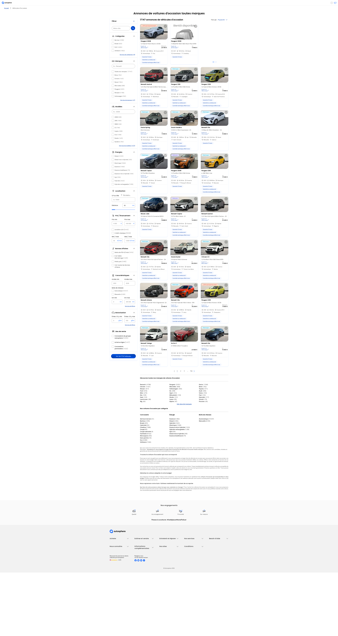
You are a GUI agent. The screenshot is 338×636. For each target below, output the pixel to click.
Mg (142, 407)
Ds (172, 397)
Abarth (173, 414)
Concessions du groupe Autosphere (123, 342)
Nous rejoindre (114, 603)
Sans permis (145, 454)
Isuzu (143, 420)
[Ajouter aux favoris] (165, 32)
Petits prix (120, 267)
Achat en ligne (122, 348)
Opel (173, 399)
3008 (118, 129)
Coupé (143, 445)
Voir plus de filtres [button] (130, 311)
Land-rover (145, 405)
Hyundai (204, 403)
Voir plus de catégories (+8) (127, 60)
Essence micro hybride (124, 179)
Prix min (114, 225)
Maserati (144, 414)
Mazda (173, 409)
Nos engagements (115, 594)
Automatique (121, 296)
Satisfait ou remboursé (190, 565)
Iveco (143, 418)
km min (114, 303)
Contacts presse (114, 600)
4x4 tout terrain (147, 435)
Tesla (202, 416)
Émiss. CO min (117, 322)
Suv (143, 456)
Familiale (145, 449)
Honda (172, 416)
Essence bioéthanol (122, 175)
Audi (202, 397)
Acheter (111, 9)
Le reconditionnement (140, 593)
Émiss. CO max (129, 322)
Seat (143, 403)
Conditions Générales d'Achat (192, 606)
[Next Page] (201, 377)
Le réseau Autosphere (165, 597)
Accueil (6, 14)
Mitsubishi (175, 401)
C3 (117, 133)
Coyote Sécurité (188, 571)
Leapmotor (204, 412)
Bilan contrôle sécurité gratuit (167, 565)
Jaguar (173, 412)
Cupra (143, 409)
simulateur (171, 492)
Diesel (119, 161)
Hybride (120, 186)
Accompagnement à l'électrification (189, 574)
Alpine (173, 407)
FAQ (210, 562)
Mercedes (120, 91)
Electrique (120, 168)
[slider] (116, 215)
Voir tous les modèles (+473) (127, 151)
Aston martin (205, 418)
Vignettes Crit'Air (139, 596)
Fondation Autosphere (165, 591)
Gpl (118, 182)
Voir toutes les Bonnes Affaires (122, 271)
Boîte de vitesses (117, 293)
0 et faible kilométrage (121, 262)
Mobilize (173, 418)
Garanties (187, 562)
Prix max (127, 225)
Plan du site (187, 612)
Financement (187, 559)
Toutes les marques (123, 77)
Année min (115, 285)
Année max (128, 285)
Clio (118, 140)
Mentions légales (189, 609)
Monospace (146, 451)
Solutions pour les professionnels (193, 578)
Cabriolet (144, 441)
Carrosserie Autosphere (166, 571)
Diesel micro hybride (123, 165)
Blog (160, 607)
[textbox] (128, 211)
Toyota (203, 395)
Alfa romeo (204, 409)
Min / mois (115, 242)
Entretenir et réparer (157, 9)
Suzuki (203, 405)
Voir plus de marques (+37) (127, 105)
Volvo (203, 399)
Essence (120, 172)
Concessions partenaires (121, 353)
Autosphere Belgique (165, 600)
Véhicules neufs (114, 562)
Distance (115, 211)
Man (172, 420)
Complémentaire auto (190, 568)
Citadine (145, 443)
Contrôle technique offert (166, 568)
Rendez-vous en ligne (165, 559)
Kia (143, 401)
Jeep (143, 412)
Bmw (118, 80)
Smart (202, 414)
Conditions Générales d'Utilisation (193, 591)
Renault (119, 98)
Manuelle (120, 299)
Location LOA (122, 235)
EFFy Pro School (163, 594)
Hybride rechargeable (124, 189)
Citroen (119, 84)
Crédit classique (123, 238)
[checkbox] (113, 45)
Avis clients (113, 597)
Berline (119, 45)
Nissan (144, 395)
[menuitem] (111, 9)
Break (118, 49)
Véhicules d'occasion (115, 559)
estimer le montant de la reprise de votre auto (193, 504)
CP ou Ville (115, 201)
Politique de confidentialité (191, 594)
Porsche (203, 407)
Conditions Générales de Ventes (193, 603)
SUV (118, 52)
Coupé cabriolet (146, 447)
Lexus (173, 405)
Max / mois (128, 242)
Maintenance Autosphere (166, 562)
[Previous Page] (167, 377)
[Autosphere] (101, 3)
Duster (119, 143)
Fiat (202, 401)
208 (118, 126)
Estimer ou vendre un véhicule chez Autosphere (142, 559)
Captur (119, 136)
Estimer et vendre (132, 9)
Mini (143, 399)
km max (127, 303)
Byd (142, 416)
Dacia (119, 87)
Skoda (173, 403)
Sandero (119, 147)
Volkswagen (120, 101)
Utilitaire (120, 56)
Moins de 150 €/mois (124, 258)
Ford (143, 397)
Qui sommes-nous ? (115, 591)
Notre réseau (202, 9)
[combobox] (123, 205)
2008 (118, 122)
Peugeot (119, 94)
